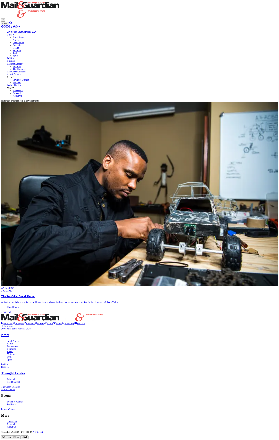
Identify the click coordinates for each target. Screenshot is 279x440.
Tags (3, 326)
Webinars (11, 404)
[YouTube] (18, 27)
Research (11, 424)
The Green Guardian (10, 387)
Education (11, 349)
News (5, 335)
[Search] (10, 23)
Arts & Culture (8, 389)
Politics (4, 364)
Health (10, 351)
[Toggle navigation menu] (3, 20)
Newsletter (12, 421)
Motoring (11, 354)
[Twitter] (14, 27)
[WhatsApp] (16, 27)
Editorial (11, 379)
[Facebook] (2, 27)
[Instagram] (4, 27)
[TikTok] (11, 27)
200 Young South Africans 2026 (16, 328)
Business (5, 367)
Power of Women (15, 401)
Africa (10, 343)
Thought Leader (13, 373)
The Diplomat (13, 382)
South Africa (13, 341)
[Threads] (9, 27)
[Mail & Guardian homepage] (139, 9)
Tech (9, 356)
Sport (9, 359)
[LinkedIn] (7, 27)
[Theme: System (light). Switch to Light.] (5, 23)
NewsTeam (38, 432)
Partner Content (8, 409)
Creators (9, 326)
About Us (11, 427)
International (12, 346)
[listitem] (6, 323)
